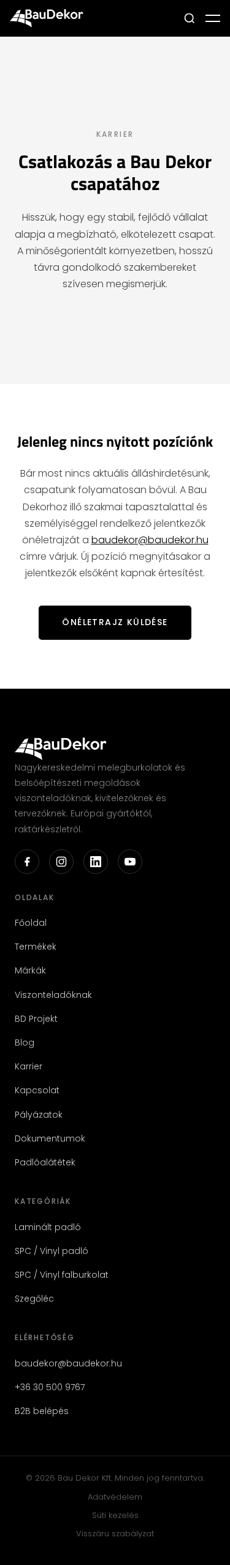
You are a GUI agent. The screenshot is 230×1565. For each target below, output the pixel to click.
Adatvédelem (115, 1497)
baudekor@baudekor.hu (150, 540)
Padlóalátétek (45, 1162)
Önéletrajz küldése (114, 622)
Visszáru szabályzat (115, 1533)
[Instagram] (61, 861)
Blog (24, 1042)
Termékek (35, 946)
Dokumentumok (50, 1138)
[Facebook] (27, 861)
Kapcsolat (37, 1090)
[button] (212, 18)
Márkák (30, 970)
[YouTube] (130, 861)
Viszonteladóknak (53, 995)
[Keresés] (189, 18)
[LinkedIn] (95, 861)
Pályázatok (39, 1115)
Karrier (28, 1066)
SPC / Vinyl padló (51, 1251)
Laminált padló (48, 1227)
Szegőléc (34, 1298)
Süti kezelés (115, 1515)
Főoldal (31, 923)
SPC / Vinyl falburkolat (62, 1275)
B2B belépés (42, 1411)
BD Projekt (36, 1019)
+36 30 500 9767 (50, 1387)
